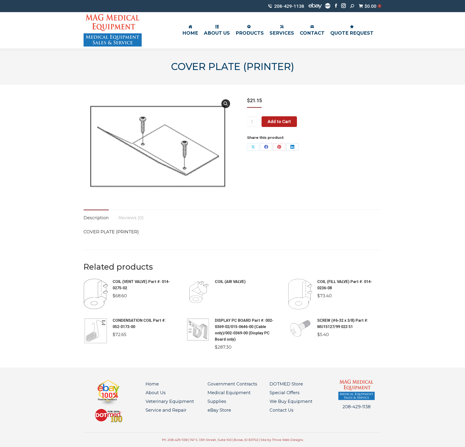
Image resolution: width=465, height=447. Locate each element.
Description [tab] (96, 217)
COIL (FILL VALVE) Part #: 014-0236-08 (344, 284)
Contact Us (282, 410)
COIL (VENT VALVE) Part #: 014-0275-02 (141, 284)
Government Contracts (232, 384)
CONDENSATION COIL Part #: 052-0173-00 (139, 323)
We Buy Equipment (291, 401)
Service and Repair (166, 410)
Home (152, 384)
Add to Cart (279, 121)
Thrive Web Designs (287, 440)
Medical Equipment (229, 392)
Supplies (217, 401)
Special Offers (285, 392)
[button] (225, 103)
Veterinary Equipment (170, 401)
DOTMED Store (286, 384)
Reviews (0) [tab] (131, 217)
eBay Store (219, 410)
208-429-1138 (289, 6)
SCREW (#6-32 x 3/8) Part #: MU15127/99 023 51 (342, 323)
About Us (156, 392)
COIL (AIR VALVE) (230, 281)
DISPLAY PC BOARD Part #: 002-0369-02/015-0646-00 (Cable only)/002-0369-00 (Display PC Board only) (244, 330)
